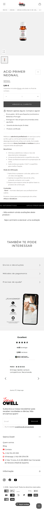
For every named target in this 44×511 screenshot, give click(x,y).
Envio (19, 88)
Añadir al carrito (22, 104)
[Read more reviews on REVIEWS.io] (22, 357)
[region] (22, 378)
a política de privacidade (24, 427)
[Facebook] (9, 479)
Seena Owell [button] (8, 437)
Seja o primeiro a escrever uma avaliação (22, 220)
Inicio (5, 10)
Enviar (34, 421)
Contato (8, 449)
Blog (5, 446)
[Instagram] (4, 479)
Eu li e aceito (19, 427)
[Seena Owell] (10, 401)
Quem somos (8, 442)
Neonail (7, 81)
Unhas (12, 10)
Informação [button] (8, 471)
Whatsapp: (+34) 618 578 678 (16, 457)
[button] (4, 4)
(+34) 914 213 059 (12, 453)
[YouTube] (15, 479)
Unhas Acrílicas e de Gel (27, 10)
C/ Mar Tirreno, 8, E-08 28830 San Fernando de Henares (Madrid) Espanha (22, 461)
